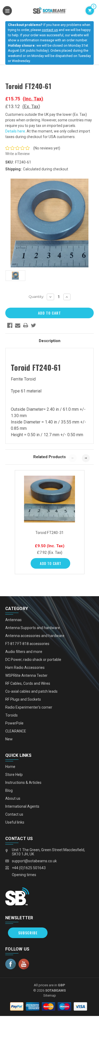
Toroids (11, 715)
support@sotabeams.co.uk (34, 861)
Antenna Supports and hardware (32, 628)
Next (86, 458)
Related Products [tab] (49, 456)
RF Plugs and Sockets (23, 699)
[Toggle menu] (7, 10)
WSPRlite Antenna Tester (26, 675)
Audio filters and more (23, 651)
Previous (73, 458)
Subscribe (27, 932)
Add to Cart (50, 563)
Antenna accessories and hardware (34, 636)
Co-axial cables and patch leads (31, 691)
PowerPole (14, 723)
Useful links (14, 822)
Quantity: (36, 296)
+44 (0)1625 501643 (29, 868)
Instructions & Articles (23, 782)
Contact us (14, 814)
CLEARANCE (15, 731)
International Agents (22, 806)
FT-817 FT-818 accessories (27, 644)
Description (49, 340)
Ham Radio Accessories (25, 667)
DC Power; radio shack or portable (33, 659)
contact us (50, 30)
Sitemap (49, 995)
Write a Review (17, 154)
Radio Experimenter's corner (28, 707)
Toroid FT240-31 (49, 533)
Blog (9, 790)
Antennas (13, 620)
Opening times (24, 875)
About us (12, 798)
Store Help (14, 774)
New (9, 739)
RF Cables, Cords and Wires (27, 683)
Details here (15, 131)
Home (10, 766)
